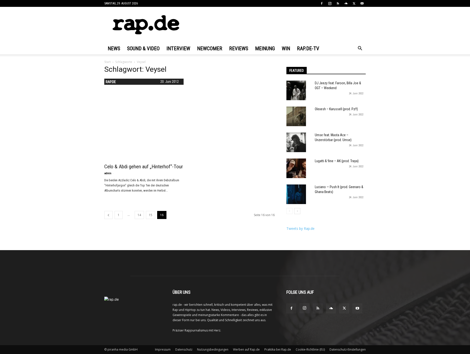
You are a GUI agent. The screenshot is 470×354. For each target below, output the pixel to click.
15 (150, 215)
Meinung (265, 48)
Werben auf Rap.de (246, 349)
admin (107, 173)
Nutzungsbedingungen (212, 349)
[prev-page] (108, 215)
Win (286, 48)
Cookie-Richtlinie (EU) (310, 349)
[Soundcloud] (346, 3)
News (114, 48)
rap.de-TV (308, 48)
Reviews (238, 48)
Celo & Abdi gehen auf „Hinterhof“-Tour (143, 167)
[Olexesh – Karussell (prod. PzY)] (296, 116)
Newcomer (209, 48)
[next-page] (297, 211)
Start (107, 62)
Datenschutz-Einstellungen (347, 349)
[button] (360, 49)
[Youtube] (362, 3)
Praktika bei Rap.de (277, 349)
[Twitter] (354, 3)
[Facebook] (321, 3)
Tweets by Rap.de (300, 228)
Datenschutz (183, 349)
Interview (178, 48)
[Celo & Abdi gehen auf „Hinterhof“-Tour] (144, 118)
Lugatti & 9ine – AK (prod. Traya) (337, 161)
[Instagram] (329, 3)
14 (139, 215)
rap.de (111, 82)
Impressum (163, 349)
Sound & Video (143, 48)
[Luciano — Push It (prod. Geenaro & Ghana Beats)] (296, 194)
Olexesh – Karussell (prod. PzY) (336, 109)
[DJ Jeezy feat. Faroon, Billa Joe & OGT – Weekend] (296, 90)
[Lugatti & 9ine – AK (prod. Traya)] (296, 168)
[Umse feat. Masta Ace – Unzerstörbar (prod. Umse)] (296, 142)
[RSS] (337, 3)
